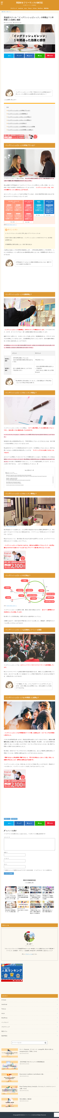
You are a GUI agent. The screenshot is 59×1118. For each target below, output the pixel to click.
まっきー (29, 944)
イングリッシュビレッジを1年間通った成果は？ (20, 129)
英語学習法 (46, 8)
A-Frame (35, 8)
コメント (7, 837)
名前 (6, 852)
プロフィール (28, 954)
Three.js (30, 8)
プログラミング (13, 8)
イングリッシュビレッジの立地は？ (17, 123)
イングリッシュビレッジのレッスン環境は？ (19, 120)
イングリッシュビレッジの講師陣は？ (18, 113)
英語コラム (7, 818)
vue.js (25, 8)
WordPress (40, 8)
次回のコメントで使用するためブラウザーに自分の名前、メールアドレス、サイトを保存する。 (29, 870)
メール (6, 858)
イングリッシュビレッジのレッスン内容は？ (19, 117)
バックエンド (4, 1022)
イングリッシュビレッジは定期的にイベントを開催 (21, 126)
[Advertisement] (29, 71)
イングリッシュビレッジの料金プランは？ (19, 110)
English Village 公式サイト (11, 224)
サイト (5, 864)
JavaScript (20, 8)
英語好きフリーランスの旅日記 (29, 3)
